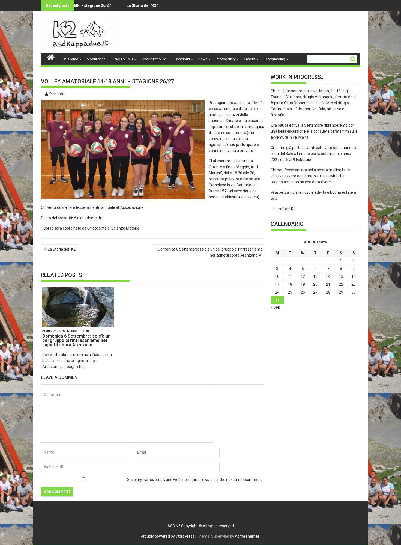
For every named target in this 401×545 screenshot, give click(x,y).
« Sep (275, 307)
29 (341, 292)
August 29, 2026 (53, 331)
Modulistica (96, 59)
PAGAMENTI (123, 59)
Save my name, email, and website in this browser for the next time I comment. (195, 479)
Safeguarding (274, 59)
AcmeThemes (247, 536)
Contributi (182, 59)
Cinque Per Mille (153, 59)
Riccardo (56, 94)
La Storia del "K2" (125, 5)
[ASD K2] (51, 57)
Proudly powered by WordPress (167, 536)
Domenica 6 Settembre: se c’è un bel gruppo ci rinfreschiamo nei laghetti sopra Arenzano (210, 252)
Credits (249, 59)
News (202, 59)
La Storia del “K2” (62, 249)
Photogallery (225, 59)
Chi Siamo (70, 59)
